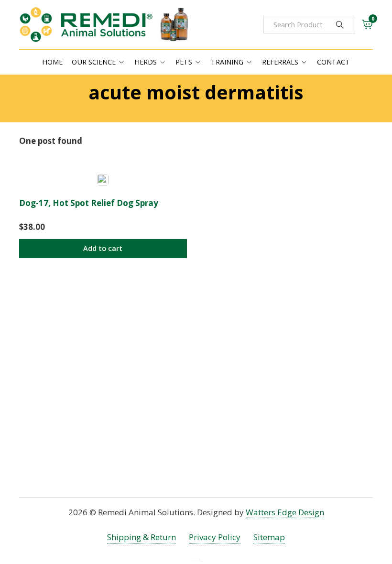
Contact (333, 61)
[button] (103, 248)
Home (52, 61)
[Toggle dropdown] (121, 62)
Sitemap (269, 536)
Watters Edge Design (285, 512)
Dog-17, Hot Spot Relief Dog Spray (88, 202)
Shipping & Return (141, 536)
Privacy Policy (214, 536)
